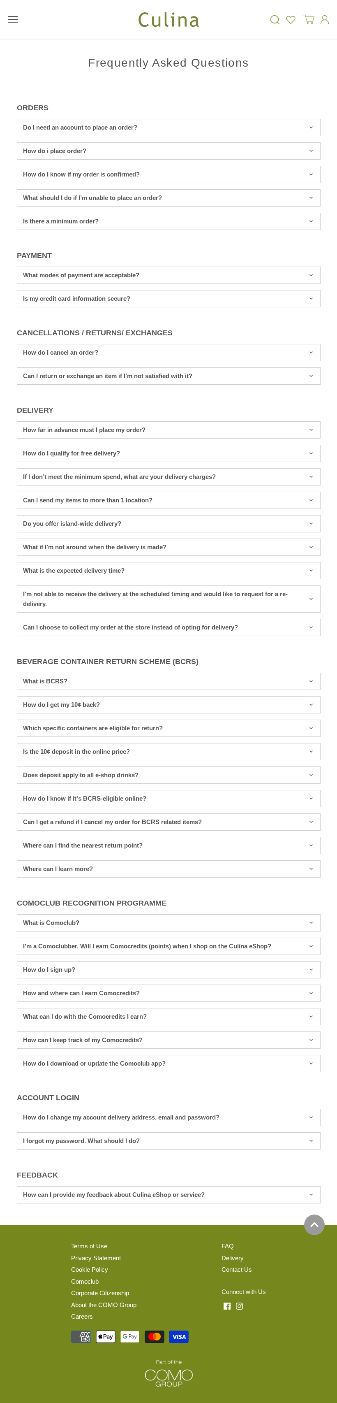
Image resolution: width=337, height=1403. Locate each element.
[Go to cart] (308, 19)
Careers (82, 1316)
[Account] (325, 19)
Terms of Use (89, 1246)
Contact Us (237, 1269)
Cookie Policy (89, 1269)
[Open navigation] (13, 19)
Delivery (233, 1257)
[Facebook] (227, 1305)
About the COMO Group (103, 1304)
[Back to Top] (314, 1225)
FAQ (228, 1246)
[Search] (274, 19)
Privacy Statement (96, 1257)
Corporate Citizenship (100, 1292)
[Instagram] (239, 1305)
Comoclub (85, 1281)
